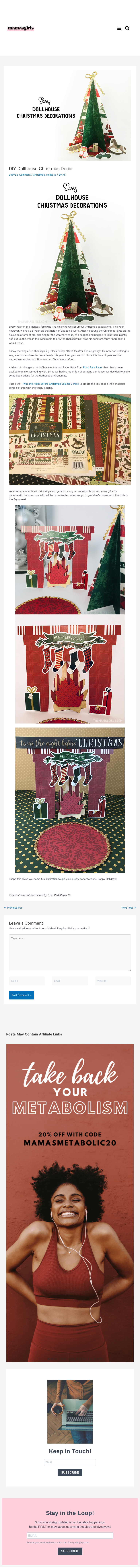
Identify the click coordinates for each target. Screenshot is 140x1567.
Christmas (39, 174)
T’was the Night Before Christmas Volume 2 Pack (50, 383)
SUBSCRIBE (70, 1472)
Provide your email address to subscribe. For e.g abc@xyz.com (58, 1542)
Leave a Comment (20, 174)
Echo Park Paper (93, 367)
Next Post (128, 907)
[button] (119, 28)
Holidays (51, 174)
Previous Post (13, 907)
